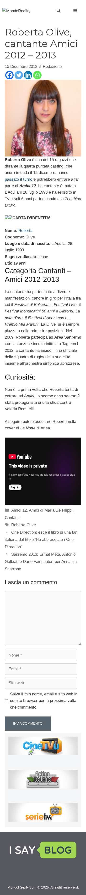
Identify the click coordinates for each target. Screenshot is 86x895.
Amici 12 (19, 510)
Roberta (25, 230)
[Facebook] (9, 75)
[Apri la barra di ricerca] (58, 11)
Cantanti (12, 517)
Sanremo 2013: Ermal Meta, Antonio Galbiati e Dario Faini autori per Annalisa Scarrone (41, 561)
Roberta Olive (23, 525)
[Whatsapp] (37, 75)
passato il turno (18, 179)
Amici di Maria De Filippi (50, 510)
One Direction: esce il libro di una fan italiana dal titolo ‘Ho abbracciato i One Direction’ (41, 539)
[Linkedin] (28, 75)
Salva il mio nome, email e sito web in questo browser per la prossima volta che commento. (43, 700)
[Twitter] (19, 75)
